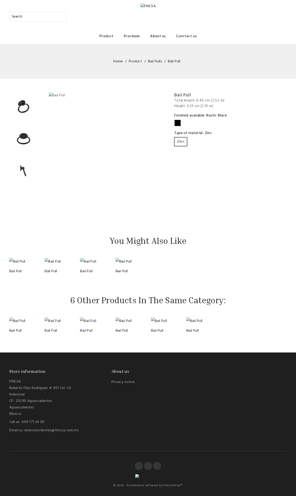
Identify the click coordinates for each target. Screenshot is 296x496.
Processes (132, 36)
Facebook (139, 465)
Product (106, 36)
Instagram (157, 465)
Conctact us (186, 36)
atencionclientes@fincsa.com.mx (51, 430)
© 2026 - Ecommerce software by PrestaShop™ (148, 485)
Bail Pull (15, 271)
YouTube (148, 465)
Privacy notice (123, 382)
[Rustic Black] (17, 260)
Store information (27, 371)
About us (158, 36)
